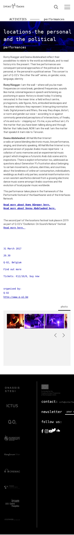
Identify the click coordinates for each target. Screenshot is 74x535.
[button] (56, 335)
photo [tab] (64, 306)
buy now (34, 276)
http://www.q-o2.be (15, 297)
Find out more (12, 269)
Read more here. (14, 227)
